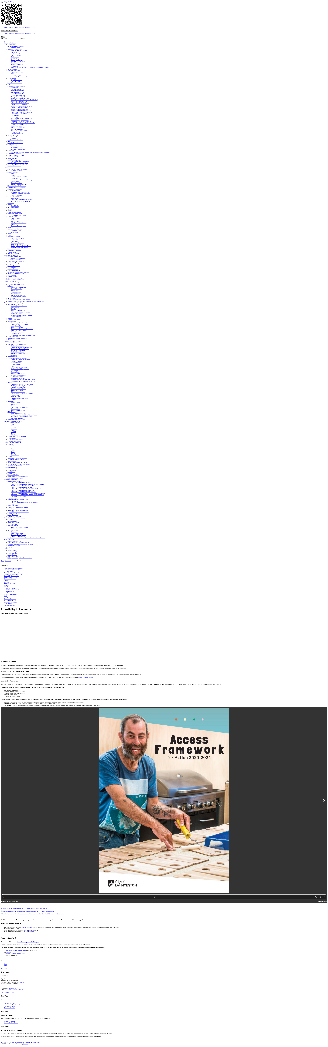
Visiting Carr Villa (12, 276)
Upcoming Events (12, 469)
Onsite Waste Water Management (20, 407)
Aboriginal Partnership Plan (18, 97)
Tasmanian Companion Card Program (28, 942)
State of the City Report (17, 92)
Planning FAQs (15, 395)
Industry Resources (13, 515)
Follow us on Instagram (10, 1006)
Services (10, 204)
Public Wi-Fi (14, 241)
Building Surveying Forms (18, 378)
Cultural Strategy (15, 178)
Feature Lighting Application (18, 61)
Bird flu (10, 456)
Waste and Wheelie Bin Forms (19, 50)
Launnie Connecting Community (16, 187)
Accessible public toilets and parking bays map (20, 544)
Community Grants (16, 230)
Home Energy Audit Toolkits (19, 330)
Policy (12, 73)
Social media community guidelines (17, 164)
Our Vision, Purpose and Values (16, 155)
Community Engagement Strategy (20, 120)
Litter (9, 339)
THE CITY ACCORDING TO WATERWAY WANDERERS (28, 493)
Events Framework (16, 132)
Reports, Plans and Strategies (15, 86)
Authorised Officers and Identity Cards (18, 163)
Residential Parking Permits (18, 296)
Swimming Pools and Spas (18, 373)
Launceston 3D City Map (14, 541)
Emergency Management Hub (12, 421)
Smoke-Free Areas (16, 220)
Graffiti (9, 235)
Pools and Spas (12, 461)
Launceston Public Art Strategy (19, 109)
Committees (11, 150)
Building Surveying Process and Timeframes (23, 381)
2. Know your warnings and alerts (17, 436)
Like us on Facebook (9, 1003)
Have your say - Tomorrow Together (17, 169)
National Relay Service (28, 927)
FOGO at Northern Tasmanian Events (18, 476)
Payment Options (15, 47)
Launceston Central (13, 505)
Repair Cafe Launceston (14, 212)
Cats (12, 447)
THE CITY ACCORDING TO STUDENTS (23, 492)
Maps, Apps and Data (10, 539)
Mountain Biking (12, 521)
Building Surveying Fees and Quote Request (23, 379)
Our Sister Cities (15, 81)
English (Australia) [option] (19, 33)
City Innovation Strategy (17, 115)
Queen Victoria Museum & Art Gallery (21, 180)
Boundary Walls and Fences (18, 375)
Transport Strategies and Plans (19, 113)
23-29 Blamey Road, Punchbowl (20, 161)
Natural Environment (13, 336)
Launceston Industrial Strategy (19, 107)
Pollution (10, 318)
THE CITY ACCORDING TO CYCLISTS (23, 487)
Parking (10, 286)
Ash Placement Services (14, 270)
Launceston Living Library (15, 213)
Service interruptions (13, 552)
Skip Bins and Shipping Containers (17, 338)
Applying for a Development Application (22, 384)
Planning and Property (17, 60)
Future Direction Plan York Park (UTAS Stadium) (24, 100)
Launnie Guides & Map (14, 481)
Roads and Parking (9, 281)
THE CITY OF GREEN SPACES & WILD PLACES (26, 489)
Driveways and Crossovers (18, 392)
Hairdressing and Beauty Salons (16, 459)
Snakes (13, 453)
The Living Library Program (18, 215)
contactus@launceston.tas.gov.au (14, 989)
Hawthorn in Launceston (14, 166)
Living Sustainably (16, 326)
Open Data (10, 547)
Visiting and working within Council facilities (20, 558)
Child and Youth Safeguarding (16, 170)
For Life (10, 209)
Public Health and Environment (12, 442)
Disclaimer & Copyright (7, 1042)
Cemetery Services (13, 269)
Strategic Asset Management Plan (20, 98)
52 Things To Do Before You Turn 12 (21, 201)
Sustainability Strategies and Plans (20, 322)
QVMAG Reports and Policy (19, 124)
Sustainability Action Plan (18, 127)
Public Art (13, 173)
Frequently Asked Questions (18, 535)
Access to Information (13, 156)
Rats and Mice (15, 455)
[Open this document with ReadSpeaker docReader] (5, 911)
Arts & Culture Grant (16, 183)
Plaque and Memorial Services (16, 273)
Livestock (13, 450)
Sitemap (27, 1042)
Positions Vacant (15, 146)
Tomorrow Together (9, 1008)
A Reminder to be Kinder (18, 238)
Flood (12, 424)
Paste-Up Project (15, 181)
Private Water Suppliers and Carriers (17, 462)
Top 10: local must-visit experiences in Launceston (24, 502)
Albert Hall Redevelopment (18, 413)
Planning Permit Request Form (19, 398)
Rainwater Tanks (15, 409)
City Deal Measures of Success (16, 261)
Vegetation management (14, 319)
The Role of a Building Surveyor (20, 369)
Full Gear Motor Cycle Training (19, 247)
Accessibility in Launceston (15, 189)
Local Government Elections (15, 140)
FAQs (12, 504)
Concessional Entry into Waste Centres (21, 315)
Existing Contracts (16, 364)
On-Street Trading (16, 55)
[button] (164, 661)
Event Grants (14, 232)
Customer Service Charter (8, 992)
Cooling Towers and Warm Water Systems (19, 464)
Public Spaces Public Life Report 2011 (21, 112)
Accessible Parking (16, 292)
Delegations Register (16, 75)
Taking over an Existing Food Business (21, 347)
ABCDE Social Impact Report (19, 130)
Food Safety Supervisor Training (20, 353)
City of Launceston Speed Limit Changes (19, 299)
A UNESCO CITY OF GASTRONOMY (22, 485)
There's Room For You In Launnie (17, 186)
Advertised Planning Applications (20, 387)
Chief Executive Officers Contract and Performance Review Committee (30, 152)
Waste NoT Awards (16, 195)
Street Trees (14, 532)
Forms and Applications (14, 49)
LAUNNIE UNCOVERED (18, 496)
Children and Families (13, 196)
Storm (12, 433)
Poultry (13, 452)
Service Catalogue (12, 69)
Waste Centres (15, 307)
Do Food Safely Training (17, 352)
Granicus (25, 1044)
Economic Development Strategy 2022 (21, 110)
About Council (12, 44)
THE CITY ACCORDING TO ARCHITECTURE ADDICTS (28, 484)
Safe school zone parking (18, 295)
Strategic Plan (14, 87)
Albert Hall (14, 524)
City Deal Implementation (14, 259)
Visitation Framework (17, 133)
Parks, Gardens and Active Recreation (18, 507)
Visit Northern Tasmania (14, 516)
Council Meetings (12, 135)
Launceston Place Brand (14, 250)
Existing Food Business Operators (20, 349)
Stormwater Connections (17, 406)
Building (10, 366)
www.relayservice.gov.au (28, 931)
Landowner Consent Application (16, 419)
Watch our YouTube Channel (12, 1004)
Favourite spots (12, 508)
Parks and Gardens (13, 525)
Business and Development (11, 341)
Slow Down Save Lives (17, 243)
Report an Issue (12, 550)
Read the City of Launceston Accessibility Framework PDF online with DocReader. (31, 911)
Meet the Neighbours (13, 253)
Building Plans (15, 372)
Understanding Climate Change (19, 324)
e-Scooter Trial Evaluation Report (20, 103)
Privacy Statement (12, 158)
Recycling (13, 309)
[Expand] (15, 43)
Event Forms (14, 63)
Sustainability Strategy (17, 126)
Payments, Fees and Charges (15, 46)
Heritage (13, 399)
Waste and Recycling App (18, 310)
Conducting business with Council (17, 358)
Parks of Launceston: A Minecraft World (18, 542)
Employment (14, 58)
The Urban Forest (12, 530)
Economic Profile (12, 356)
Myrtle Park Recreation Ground (19, 527)
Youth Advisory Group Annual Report (21, 118)
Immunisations (15, 198)
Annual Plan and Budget (17, 90)
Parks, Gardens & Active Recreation (14, 518)
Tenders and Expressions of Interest (20, 359)
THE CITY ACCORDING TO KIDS (21, 200)
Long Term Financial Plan (18, 95)
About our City (12, 78)
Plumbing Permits (15, 402)
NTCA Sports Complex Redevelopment (22, 416)
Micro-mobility (12, 298)
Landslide (13, 432)
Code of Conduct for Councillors (20, 77)
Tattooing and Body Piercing (18, 223)
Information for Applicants (18, 149)
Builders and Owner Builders (19, 367)
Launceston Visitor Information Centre (18, 499)
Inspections (14, 404)
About (9, 264)
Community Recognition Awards (20, 192)
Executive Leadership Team (15, 143)
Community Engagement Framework (21, 121)
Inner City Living (15, 396)
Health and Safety (12, 216)
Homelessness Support (14, 249)
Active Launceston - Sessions (15, 478)
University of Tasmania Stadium (16, 513)
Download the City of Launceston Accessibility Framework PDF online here (25, 908)
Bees (12, 449)
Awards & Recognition (14, 190)
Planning (10, 382)
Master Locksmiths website (85, 677)
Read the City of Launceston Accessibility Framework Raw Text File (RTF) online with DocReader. (36, 914)
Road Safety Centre (16, 528)
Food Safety (14, 224)
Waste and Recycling (13, 304)
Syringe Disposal (15, 221)
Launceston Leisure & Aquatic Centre (14, 279)
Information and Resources (18, 350)
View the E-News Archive (11, 1023)
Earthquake (14, 429)
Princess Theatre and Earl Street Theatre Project (24, 415)
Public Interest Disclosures (15, 83)
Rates (9, 84)
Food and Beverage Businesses (16, 344)
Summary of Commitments (18, 258)
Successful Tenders (16, 362)
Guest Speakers (12, 252)
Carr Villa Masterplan (17, 129)
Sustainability (11, 321)
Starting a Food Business (17, 346)
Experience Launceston (10, 479)
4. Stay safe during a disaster (15, 439)
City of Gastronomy (16, 80)
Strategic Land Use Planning (18, 389)
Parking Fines (14, 290)
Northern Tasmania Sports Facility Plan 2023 (23, 123)
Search (2, 38)
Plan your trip (14, 501)
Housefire (13, 430)
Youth (9, 233)
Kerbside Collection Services (19, 306)
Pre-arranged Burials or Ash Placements (18, 272)
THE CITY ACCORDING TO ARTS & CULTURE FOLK (27, 495)
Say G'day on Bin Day (17, 244)
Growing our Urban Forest (18, 536)
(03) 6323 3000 (11, 988)
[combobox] (9, 31)
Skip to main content (6, 1)
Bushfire (13, 425)
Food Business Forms (17, 53)
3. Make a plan (12, 438)
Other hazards (14, 435)
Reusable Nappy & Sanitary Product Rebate (23, 335)
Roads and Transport (13, 283)
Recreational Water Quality (18, 226)
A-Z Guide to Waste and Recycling (20, 312)
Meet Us (10, 141)
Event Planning (12, 470)
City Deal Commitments (14, 256)
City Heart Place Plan (17, 418)
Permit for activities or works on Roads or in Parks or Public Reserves (30, 67)
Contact (6, 548)
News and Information (14, 266)
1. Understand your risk (14, 422)
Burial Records (12, 267)
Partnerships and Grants (14, 229)
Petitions (13, 138)
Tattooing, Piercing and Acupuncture (17, 458)
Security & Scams (12, 555)
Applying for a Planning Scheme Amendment (23, 386)
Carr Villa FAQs (12, 275)
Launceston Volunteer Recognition (20, 193)
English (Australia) (19, 27)
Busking (13, 175)
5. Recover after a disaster (14, 441)
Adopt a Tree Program (17, 533)
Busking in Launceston (17, 64)
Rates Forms (14, 66)
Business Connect (12, 342)
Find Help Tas (15, 206)
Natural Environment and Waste (12, 303)
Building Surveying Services (15, 376)
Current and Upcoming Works (16, 284)
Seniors (10, 210)
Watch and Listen (15, 136)
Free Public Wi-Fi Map (14, 545)
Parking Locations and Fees (18, 287)
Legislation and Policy (14, 70)
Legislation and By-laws (17, 72)
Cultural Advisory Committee (19, 176)
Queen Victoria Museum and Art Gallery (15, 950)
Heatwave (13, 427)
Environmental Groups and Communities (22, 329)
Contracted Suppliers (16, 361)
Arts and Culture (12, 172)
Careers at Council (13, 144)
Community (7, 167)
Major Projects (11, 412)
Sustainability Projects (17, 327)
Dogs (12, 445)
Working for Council (16, 147)
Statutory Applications (17, 390)
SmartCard (10, 227)
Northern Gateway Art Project (19, 184)
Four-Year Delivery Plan (17, 89)
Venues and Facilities (13, 475)
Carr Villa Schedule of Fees (15, 278)
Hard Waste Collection (17, 313)
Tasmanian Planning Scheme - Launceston (22, 393)
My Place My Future (13, 207)
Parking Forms (15, 57)
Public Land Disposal (13, 160)
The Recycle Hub (15, 333)
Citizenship (11, 203)
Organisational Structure (14, 153)
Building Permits (15, 370)
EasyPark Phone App (16, 289)
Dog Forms (14, 52)
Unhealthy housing (16, 218)
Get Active (10, 519)
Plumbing (10, 401)
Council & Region (9, 43)
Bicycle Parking (15, 293)
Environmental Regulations (15, 465)
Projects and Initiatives (14, 236)
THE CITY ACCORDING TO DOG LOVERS (24, 490)
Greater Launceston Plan (17, 93)
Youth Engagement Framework (19, 117)
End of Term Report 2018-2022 (19, 101)
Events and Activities (9, 467)
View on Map (20, 982)
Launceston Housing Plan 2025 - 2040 (21, 106)
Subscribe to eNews (13, 556)
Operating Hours (12, 553)
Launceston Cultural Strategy (19, 104)
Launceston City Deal (10, 255)
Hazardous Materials (16, 316)
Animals (10, 444)
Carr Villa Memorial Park (11, 263)
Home (2, 561)
